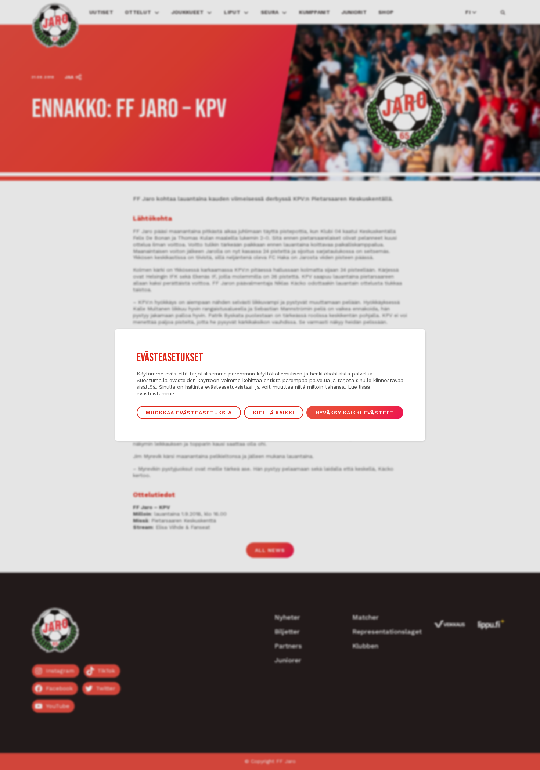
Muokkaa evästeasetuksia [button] (189, 412)
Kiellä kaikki (273, 412)
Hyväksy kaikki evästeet (355, 412)
